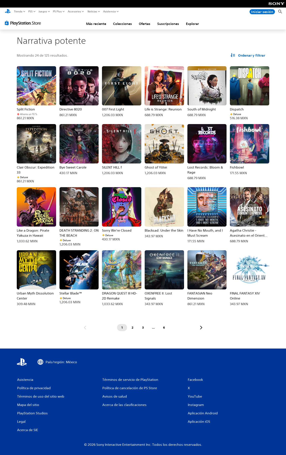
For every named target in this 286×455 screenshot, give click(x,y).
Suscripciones (168, 24)
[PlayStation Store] (24, 22)
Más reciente (96, 24)
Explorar (192, 24)
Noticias (92, 11)
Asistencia (109, 11)
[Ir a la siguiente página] (201, 327)
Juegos (42, 11)
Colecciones (122, 24)
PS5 (30, 11)
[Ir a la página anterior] (85, 327)
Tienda (18, 11)
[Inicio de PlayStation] (7, 12)
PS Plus (57, 11)
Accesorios (74, 11)
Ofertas (144, 24)
